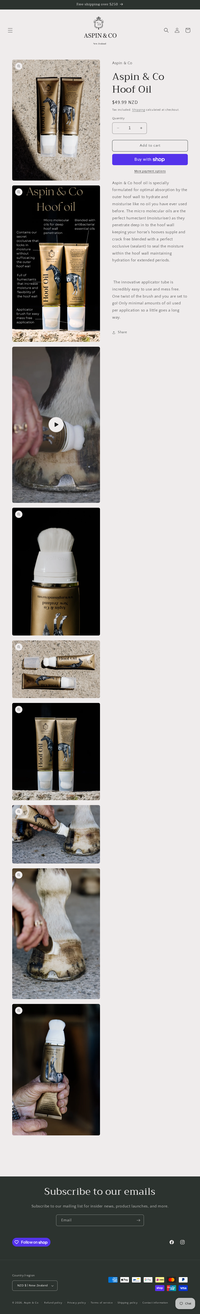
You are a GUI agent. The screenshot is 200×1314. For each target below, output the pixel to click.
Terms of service (102, 1302)
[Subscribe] (138, 1220)
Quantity (118, 118)
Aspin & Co (31, 1302)
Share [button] (122, 332)
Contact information (155, 1302)
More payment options (150, 171)
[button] (10, 30)
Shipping (138, 109)
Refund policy (53, 1302)
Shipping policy (128, 1302)
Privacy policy (76, 1302)
